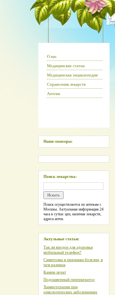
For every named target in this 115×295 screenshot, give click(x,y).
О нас (52, 56)
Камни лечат (54, 272)
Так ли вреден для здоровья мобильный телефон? (68, 250)
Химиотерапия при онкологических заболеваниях (70, 289)
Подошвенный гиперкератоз (69, 279)
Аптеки (53, 93)
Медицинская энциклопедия (72, 75)
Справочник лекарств (66, 84)
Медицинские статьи (66, 65)
